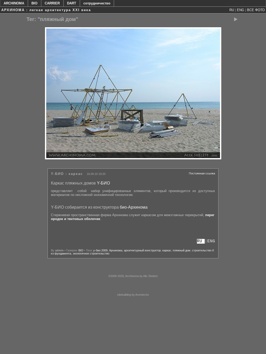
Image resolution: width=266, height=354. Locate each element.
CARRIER (52, 3)
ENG (240, 10)
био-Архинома (134, 207)
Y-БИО (103, 183)
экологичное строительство (91, 253)
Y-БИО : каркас (67, 174)
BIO (34, 3)
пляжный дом (181, 250)
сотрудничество (96, 3)
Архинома (115, 250)
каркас (166, 250)
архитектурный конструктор (142, 250)
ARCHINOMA (14, 3)
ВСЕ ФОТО (256, 10)
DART (71, 3)
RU (231, 10)
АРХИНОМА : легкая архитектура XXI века (46, 10)
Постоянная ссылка (202, 173)
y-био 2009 (100, 250)
